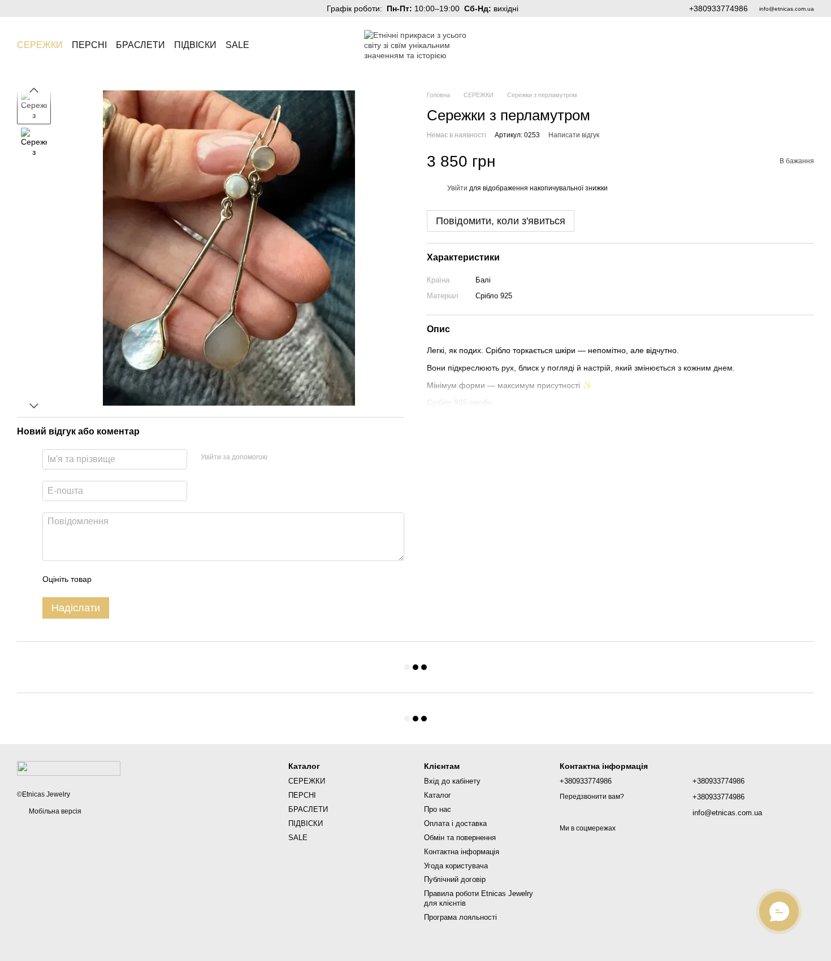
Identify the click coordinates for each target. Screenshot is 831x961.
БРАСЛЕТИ (140, 45)
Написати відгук (573, 135)
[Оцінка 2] (128, 579)
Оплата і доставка (455, 823)
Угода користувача (456, 866)
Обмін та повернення (460, 837)
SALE (237, 45)
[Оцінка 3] (146, 579)
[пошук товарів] (270, 45)
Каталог (437, 795)
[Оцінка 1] (110, 579)
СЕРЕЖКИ (40, 45)
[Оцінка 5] (183, 579)
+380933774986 (718, 8)
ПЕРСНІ (89, 45)
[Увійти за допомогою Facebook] (280, 457)
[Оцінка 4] (164, 579)
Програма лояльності (460, 917)
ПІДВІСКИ (195, 45)
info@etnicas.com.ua (786, 9)
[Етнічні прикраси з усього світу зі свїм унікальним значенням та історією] (68, 768)
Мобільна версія (54, 811)
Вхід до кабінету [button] (452, 781)
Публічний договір (455, 879)
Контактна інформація (461, 851)
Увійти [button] (457, 188)
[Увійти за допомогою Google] (298, 457)
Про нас (437, 809)
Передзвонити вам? (592, 797)
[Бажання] (776, 45)
